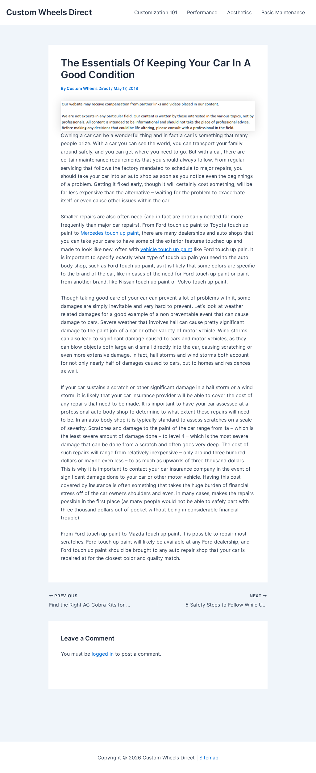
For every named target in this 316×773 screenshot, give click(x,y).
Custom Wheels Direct (49, 12)
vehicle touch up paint (166, 249)
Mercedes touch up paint (110, 233)
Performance (202, 12)
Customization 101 (155, 12)
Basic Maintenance (283, 12)
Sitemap (208, 757)
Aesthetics (239, 12)
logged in (103, 654)
